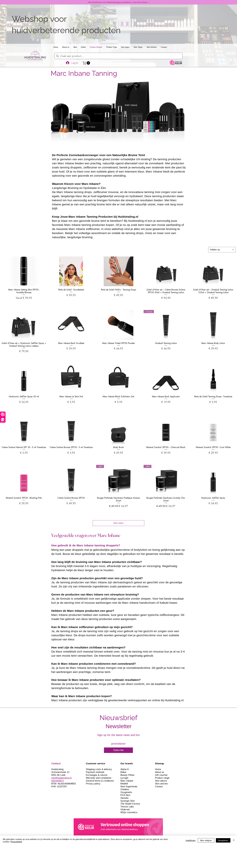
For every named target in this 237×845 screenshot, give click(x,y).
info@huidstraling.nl (61, 778)
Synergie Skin (127, 801)
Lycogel (124, 778)
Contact (159, 786)
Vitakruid (124, 809)
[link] (87, 63)
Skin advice (161, 780)
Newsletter (118, 726)
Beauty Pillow (127, 775)
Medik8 (124, 783)
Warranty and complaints (98, 778)
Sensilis (124, 798)
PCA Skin (125, 795)
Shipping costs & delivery (99, 769)
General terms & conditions (100, 780)
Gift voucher (161, 775)
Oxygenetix (126, 792)
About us (159, 772)
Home (158, 769)
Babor (123, 772)
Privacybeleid (16, 841)
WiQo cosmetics (128, 812)
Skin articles (161, 783)
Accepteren (223, 840)
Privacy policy (93, 783)
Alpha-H (124, 769)
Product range (162, 778)
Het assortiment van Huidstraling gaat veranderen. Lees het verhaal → (118, 2)
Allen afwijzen (206, 840)
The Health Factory (130, 803)
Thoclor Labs (127, 806)
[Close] (233, 840)
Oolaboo (124, 789)
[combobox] (222, 249)
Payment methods (95, 772)
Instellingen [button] (191, 840)
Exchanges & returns (96, 775)
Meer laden (118, 523)
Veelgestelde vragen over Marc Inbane (85, 535)
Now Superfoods (128, 786)
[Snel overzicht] (24, 271)
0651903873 (57, 780)
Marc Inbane (126, 780)
